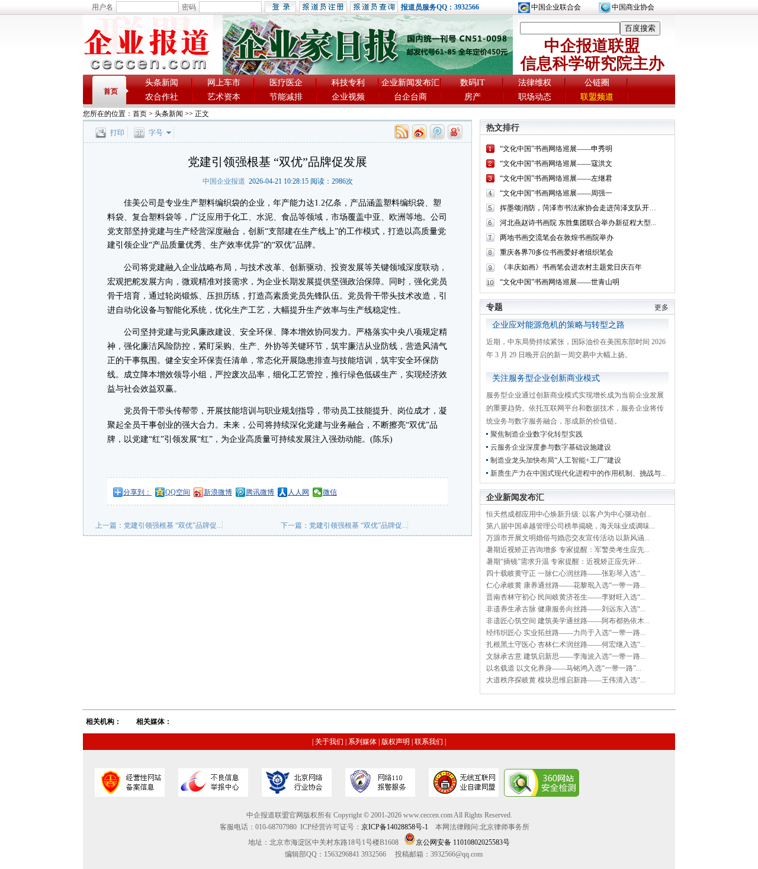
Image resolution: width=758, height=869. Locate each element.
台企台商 (410, 96)
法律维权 (534, 82)
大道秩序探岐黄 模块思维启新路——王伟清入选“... (565, 680)
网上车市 (223, 82)
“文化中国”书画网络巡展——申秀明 (556, 149)
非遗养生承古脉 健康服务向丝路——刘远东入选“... (565, 609)
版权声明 (395, 741)
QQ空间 (177, 492)
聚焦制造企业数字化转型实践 (536, 434)
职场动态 (534, 96)
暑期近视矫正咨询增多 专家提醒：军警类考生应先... (568, 550)
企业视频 (348, 96)
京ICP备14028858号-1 (394, 827)
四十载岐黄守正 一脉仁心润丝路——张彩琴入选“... (565, 573)
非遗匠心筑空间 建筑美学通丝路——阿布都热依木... (568, 621)
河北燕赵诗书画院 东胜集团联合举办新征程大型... (578, 223)
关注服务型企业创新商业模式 (546, 378)
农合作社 (161, 96)
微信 (330, 492)
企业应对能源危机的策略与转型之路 (558, 324)
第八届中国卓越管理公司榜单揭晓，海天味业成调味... (570, 526)
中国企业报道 (224, 181)
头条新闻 (161, 82)
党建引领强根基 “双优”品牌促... (173, 525)
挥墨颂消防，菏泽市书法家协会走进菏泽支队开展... (580, 208)
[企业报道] (148, 72)
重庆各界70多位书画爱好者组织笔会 (557, 252)
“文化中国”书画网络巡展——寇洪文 (556, 163)
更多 (661, 307)
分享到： (137, 492)
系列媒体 (362, 741)
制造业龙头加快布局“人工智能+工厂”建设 (555, 460)
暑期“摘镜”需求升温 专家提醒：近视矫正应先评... (563, 561)
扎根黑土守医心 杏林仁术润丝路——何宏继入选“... (565, 644)
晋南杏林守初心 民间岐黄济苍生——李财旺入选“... (565, 597)
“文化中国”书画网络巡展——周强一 (556, 193)
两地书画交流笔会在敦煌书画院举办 (557, 237)
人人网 (298, 492)
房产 (472, 96)
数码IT (472, 82)
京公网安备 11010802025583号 (463, 842)
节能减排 (286, 96)
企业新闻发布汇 (410, 82)
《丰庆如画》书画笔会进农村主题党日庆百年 (571, 267)
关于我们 (329, 741)
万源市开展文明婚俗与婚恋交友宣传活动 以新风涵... (568, 538)
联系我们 (429, 741)
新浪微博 (218, 492)
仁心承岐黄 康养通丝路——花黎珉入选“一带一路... (565, 585)
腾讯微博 (260, 492)
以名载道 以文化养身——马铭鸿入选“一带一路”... (563, 668)
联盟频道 (597, 96)
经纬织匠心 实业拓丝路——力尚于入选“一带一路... (565, 632)
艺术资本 (223, 96)
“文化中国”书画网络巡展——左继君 (556, 178)
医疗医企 (286, 82)
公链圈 (596, 82)
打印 (117, 133)
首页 (111, 91)
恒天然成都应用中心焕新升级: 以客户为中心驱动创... (568, 514)
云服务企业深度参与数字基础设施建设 (550, 447)
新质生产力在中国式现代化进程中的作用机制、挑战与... (578, 473)
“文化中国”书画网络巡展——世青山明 (559, 282)
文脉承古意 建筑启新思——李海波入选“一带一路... (565, 656)
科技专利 (348, 82)
